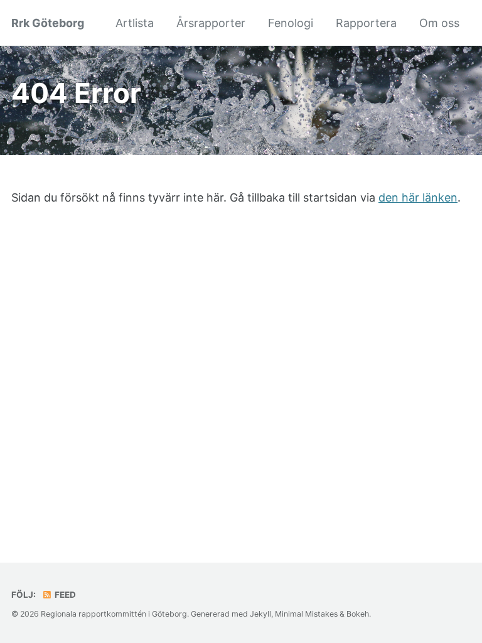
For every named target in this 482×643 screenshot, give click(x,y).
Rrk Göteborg (47, 23)
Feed (64, 595)
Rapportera (366, 23)
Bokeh (357, 614)
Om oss (439, 23)
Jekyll (260, 614)
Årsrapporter (210, 23)
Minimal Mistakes (306, 614)
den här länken (418, 197)
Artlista (134, 23)
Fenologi (290, 23)
